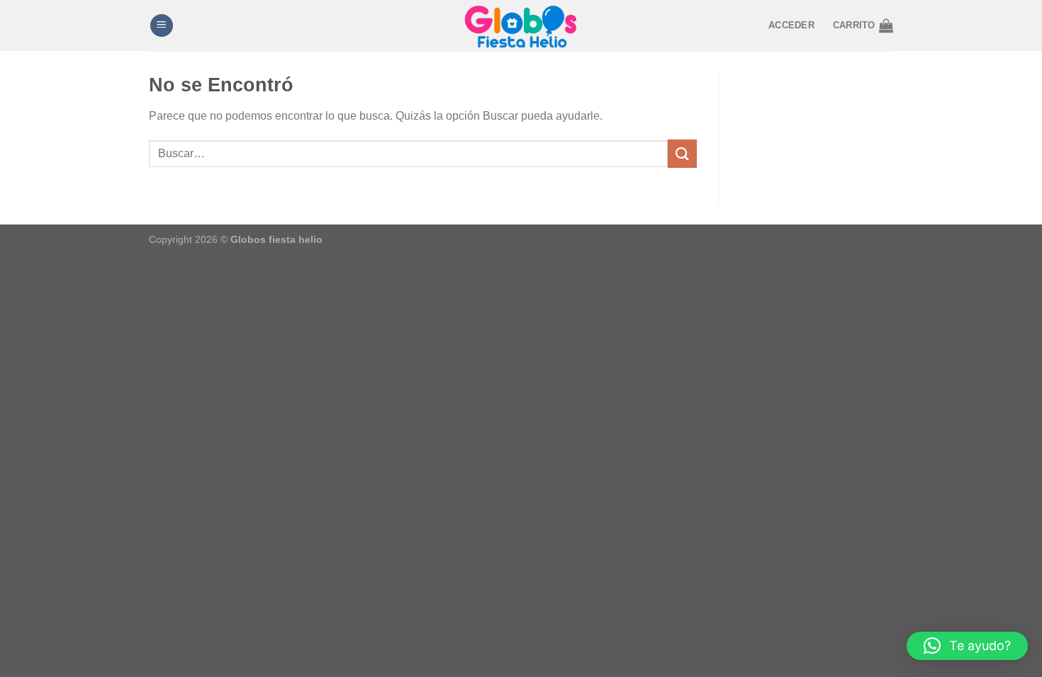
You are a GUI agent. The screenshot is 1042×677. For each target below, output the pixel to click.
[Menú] (161, 26)
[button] (967, 646)
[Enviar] (682, 153)
